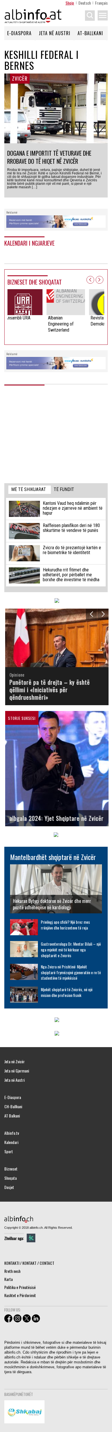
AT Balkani (12, 1116)
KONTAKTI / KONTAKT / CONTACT (29, 1263)
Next (99, 280)
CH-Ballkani (13, 1106)
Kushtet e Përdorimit (20, 1295)
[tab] (29, 490)
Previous (90, 280)
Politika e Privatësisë (20, 1287)
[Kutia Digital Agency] (31, 1238)
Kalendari (11, 1142)
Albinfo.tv (11, 1133)
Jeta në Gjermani (16, 1071)
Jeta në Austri (54, 33)
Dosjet (9, 1187)
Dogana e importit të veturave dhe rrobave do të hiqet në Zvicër (49, 157)
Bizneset (11, 1169)
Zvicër (20, 78)
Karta (8, 1279)
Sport (8, 1151)
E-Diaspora (19, 33)
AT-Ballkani (90, 33)
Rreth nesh (12, 1271)
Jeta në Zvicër (14, 1061)
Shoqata (10, 1178)
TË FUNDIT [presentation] (64, 489)
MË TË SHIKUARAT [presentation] (28, 489)
